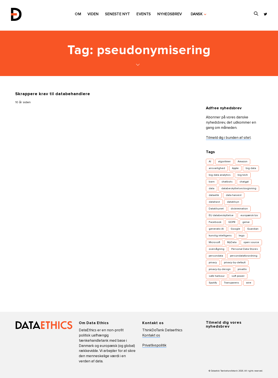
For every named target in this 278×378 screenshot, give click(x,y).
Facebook (215, 222)
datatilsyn (233, 202)
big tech (243, 175)
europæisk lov (249, 215)
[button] (198, 14)
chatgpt (244, 182)
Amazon (242, 161)
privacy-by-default (235, 262)
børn (212, 182)
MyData (232, 242)
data (211, 188)
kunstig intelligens (220, 235)
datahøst (214, 202)
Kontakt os (151, 335)
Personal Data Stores (244, 249)
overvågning (216, 249)
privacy (213, 262)
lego (242, 235)
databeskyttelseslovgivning (238, 188)
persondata (216, 256)
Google (235, 229)
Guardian (252, 229)
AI (210, 161)
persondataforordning (243, 256)
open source (251, 242)
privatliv (242, 269)
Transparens (231, 283)
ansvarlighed (217, 168)
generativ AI (216, 229)
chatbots (227, 182)
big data (251, 168)
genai (246, 222)
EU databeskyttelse (221, 215)
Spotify (213, 283)
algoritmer (224, 161)
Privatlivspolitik (154, 345)
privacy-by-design (220, 269)
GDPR (231, 222)
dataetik (214, 195)
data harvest (234, 195)
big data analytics (220, 175)
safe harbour (217, 276)
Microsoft (214, 242)
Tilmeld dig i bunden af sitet (228, 138)
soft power (238, 276)
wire (248, 283)
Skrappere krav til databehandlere (52, 93)
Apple (235, 168)
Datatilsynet (216, 208)
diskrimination (239, 208)
